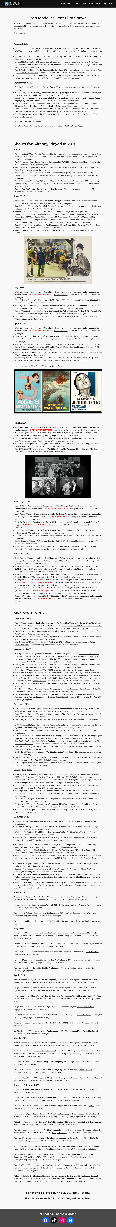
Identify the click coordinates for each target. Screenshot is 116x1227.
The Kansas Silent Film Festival (45, 1051)
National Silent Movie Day (84, 810)
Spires (77, 1023)
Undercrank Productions (63, 569)
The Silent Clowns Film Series (27, 73)
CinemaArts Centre (81, 57)
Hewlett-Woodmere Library (73, 968)
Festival (51, 546)
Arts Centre (98, 530)
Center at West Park (84, 757)
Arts (85, 1070)
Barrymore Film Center (56, 114)
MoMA (64, 51)
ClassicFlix (74, 1157)
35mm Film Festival (54, 347)
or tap (80, 1192)
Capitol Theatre (69, 65)
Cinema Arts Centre (78, 167)
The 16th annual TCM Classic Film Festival (81, 1031)
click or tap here (80, 1198)
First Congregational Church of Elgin (88, 752)
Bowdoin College (51, 711)
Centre (89, 1070)
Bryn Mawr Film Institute (76, 541)
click (74, 1192)
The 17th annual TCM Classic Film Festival (83, 300)
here (88, 877)
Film (47, 546)
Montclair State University (71, 87)
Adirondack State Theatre (79, 162)
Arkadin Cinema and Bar (65, 1090)
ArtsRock (29, 765)
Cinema (91, 530)
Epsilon (72, 1023)
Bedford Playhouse (71, 719)
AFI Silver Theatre (54, 670)
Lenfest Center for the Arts (68, 905)
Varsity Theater (67, 810)
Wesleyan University (23, 95)
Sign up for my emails (72, 26)
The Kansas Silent (39, 546)
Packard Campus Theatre (65, 184)
